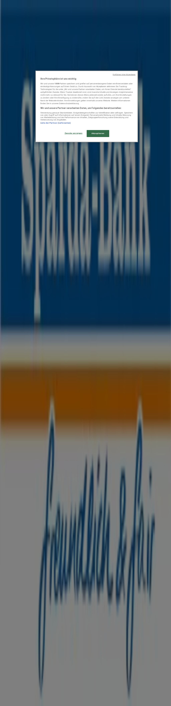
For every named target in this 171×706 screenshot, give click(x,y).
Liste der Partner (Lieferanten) (55, 123)
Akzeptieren (98, 133)
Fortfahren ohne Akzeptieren (124, 75)
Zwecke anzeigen (73, 133)
